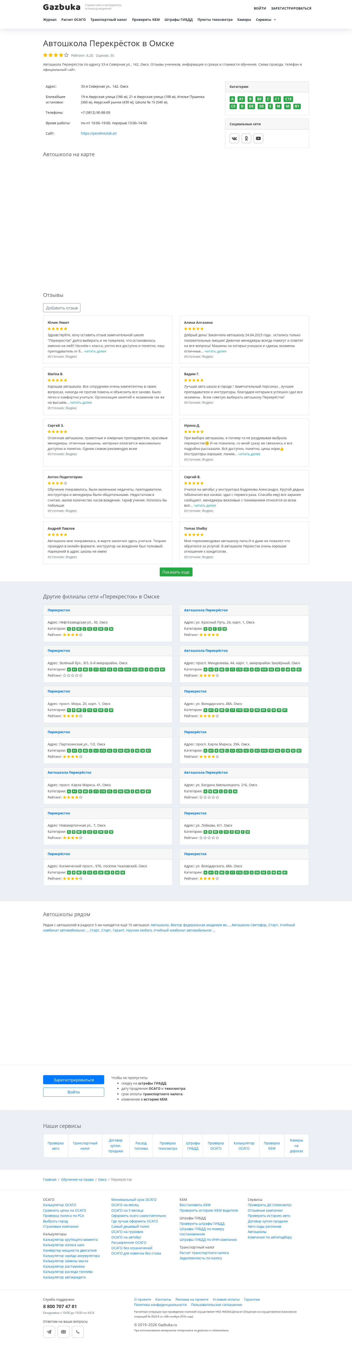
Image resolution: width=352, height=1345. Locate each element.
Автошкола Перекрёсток (206, 610)
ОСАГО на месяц (125, 1205)
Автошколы (257, 1231)
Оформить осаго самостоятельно (138, 1215)
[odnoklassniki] (246, 138)
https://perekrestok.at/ (99, 133)
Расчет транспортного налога (204, 1252)
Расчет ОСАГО (73, 19)
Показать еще (176, 572)
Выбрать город (55, 1221)
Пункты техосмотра (215, 19)
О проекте (142, 1299)
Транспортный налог (109, 19)
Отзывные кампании (265, 1210)
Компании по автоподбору (270, 1237)
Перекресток (59, 610)
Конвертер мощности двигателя (70, 1250)
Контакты (163, 1299)
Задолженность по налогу (201, 1258)
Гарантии (252, 1299)
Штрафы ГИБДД (179, 19)
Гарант (118, 930)
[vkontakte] (234, 138)
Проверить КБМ (146, 19)
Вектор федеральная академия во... (200, 925)
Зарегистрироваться (291, 8)
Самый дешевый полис (130, 1226)
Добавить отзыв (62, 308)
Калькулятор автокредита (64, 1277)
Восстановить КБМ (195, 1205)
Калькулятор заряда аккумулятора (71, 1255)
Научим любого (139, 930)
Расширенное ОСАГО (128, 1242)
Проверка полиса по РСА (63, 1215)
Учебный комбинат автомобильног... (184, 930)
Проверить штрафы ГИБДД (202, 1223)
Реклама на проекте (192, 1299)
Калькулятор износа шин (64, 1245)
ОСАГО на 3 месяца (127, 1210)
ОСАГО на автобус (126, 1237)
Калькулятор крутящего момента (70, 1239)
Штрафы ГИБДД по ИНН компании (208, 1239)
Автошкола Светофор (249, 925)
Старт (273, 925)
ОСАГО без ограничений (131, 1248)
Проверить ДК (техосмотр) (269, 1205)
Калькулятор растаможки (64, 1266)
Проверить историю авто (269, 1215)
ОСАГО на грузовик (127, 1231)
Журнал (50, 19)
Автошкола (160, 925)
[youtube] (258, 138)
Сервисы (263, 19)
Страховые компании (61, 1226)
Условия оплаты (226, 1299)
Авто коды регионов (264, 1226)
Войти (260, 8)
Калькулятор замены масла (65, 1261)
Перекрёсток (195, 732)
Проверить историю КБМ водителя (209, 1210)
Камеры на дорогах (296, 1145)
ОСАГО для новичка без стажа (136, 1253)
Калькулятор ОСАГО (59, 1205)
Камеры (244, 19)
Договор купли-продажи (115, 1145)
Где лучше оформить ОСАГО (134, 1221)
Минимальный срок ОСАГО (134, 1199)
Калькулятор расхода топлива (68, 1271)
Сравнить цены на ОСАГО (64, 1210)
